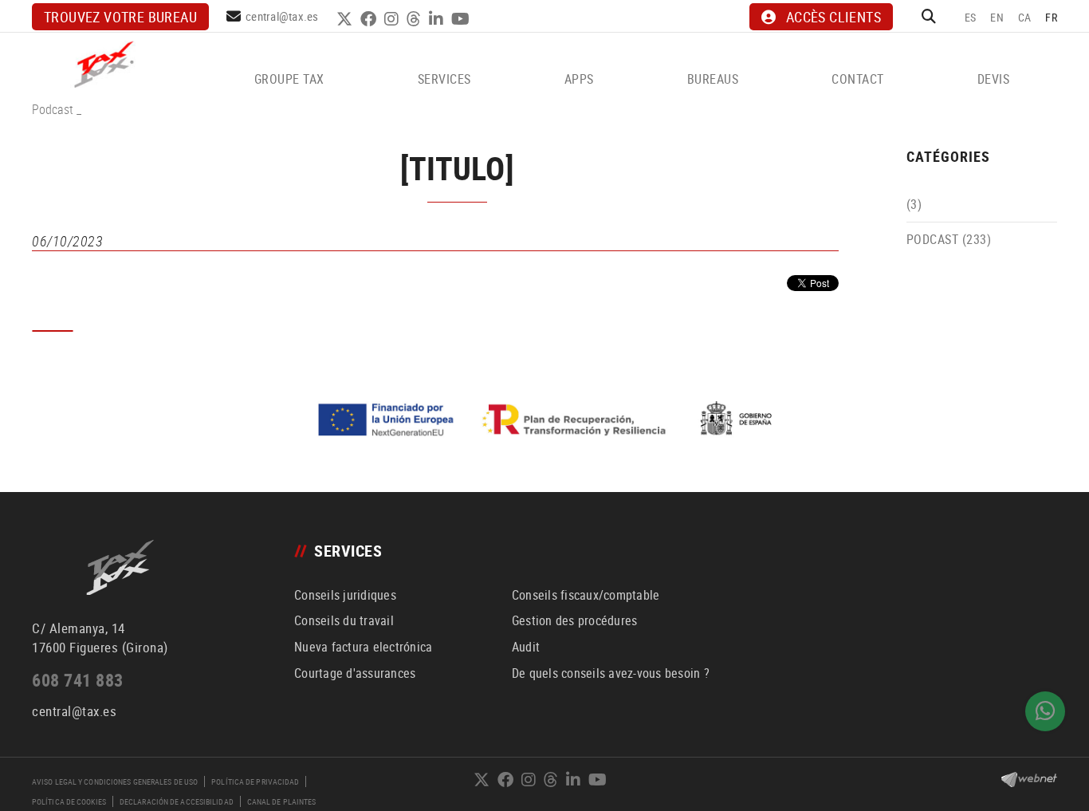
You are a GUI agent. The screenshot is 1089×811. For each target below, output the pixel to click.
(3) (914, 204)
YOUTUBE (462, 19)
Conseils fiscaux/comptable (586, 595)
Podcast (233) (949, 239)
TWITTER (346, 19)
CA (1025, 17)
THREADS (416, 19)
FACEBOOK (370, 19)
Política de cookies (69, 801)
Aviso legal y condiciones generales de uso (115, 781)
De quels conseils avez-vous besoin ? (611, 673)
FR (1051, 17)
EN (997, 17)
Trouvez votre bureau (120, 16)
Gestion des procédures (575, 620)
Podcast (52, 109)
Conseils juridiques (345, 595)
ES (971, 17)
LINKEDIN (438, 19)
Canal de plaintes (281, 801)
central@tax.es (282, 16)
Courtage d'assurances (354, 673)
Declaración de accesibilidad (177, 801)
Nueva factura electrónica (363, 646)
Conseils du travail (344, 620)
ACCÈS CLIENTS (833, 16)
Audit (526, 646)
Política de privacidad (255, 781)
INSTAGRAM (393, 19)
